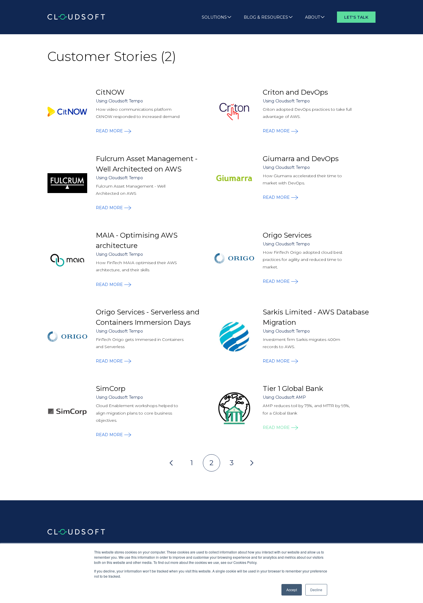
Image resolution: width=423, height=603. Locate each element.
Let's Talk (356, 17)
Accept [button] (291, 589)
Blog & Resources (266, 17)
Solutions (214, 17)
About (312, 17)
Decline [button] (316, 589)
